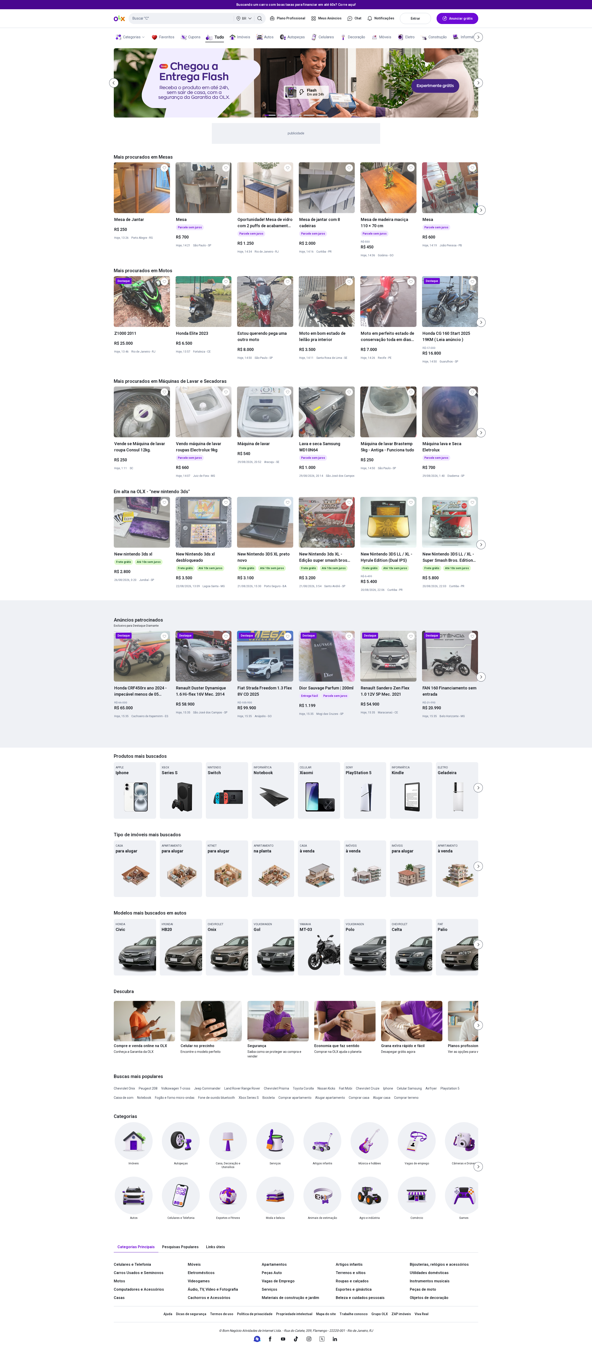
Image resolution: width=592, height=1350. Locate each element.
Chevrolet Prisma (276, 1088)
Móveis (385, 37)
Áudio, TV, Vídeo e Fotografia (213, 1289)
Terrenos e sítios (351, 1273)
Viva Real (422, 1314)
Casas (119, 1298)
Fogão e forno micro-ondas (174, 1097)
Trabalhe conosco (353, 1314)
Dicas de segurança (191, 1314)
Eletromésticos (201, 1273)
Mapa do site (326, 1314)
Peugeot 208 (148, 1088)
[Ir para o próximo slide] (481, 210)
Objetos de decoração (429, 1298)
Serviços (269, 1289)
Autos (269, 37)
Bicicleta (268, 1097)
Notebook (144, 1097)
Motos (119, 1281)
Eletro (410, 37)
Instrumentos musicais (430, 1281)
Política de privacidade (254, 1314)
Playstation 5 (450, 1088)
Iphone (388, 1088)
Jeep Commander (207, 1088)
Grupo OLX (379, 1314)
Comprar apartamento (294, 1097)
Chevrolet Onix (124, 1088)
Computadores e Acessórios (139, 1289)
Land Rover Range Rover (242, 1088)
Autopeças (296, 37)
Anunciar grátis (461, 18)
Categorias (132, 37)
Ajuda (167, 1314)
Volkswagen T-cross (175, 1088)
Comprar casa (359, 1097)
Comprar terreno (406, 1097)
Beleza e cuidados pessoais (360, 1298)
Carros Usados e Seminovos (138, 1273)
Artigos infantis (349, 1264)
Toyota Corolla (303, 1088)
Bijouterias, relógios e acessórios (439, 1264)
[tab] (136, 1247)
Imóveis (243, 37)
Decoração (356, 37)
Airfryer (431, 1088)
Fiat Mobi (345, 1088)
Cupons (194, 37)
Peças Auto (272, 1273)
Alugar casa (381, 1097)
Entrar (415, 18)
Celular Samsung (409, 1088)
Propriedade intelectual (294, 1314)
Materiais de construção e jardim (290, 1298)
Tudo (219, 37)
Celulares (326, 37)
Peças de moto (423, 1289)
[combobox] (197, 18)
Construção (438, 37)
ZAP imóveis (401, 1314)
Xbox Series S (249, 1097)
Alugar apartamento (330, 1097)
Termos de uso (221, 1314)
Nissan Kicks (326, 1088)
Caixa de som (123, 1097)
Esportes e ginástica (354, 1289)
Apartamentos (274, 1264)
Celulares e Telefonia (132, 1264)
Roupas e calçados (352, 1281)
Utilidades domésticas (429, 1273)
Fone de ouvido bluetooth (216, 1097)
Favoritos (166, 37)
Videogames (199, 1281)
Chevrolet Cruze (367, 1088)
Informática (470, 37)
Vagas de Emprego (278, 1281)
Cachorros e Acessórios (209, 1298)
